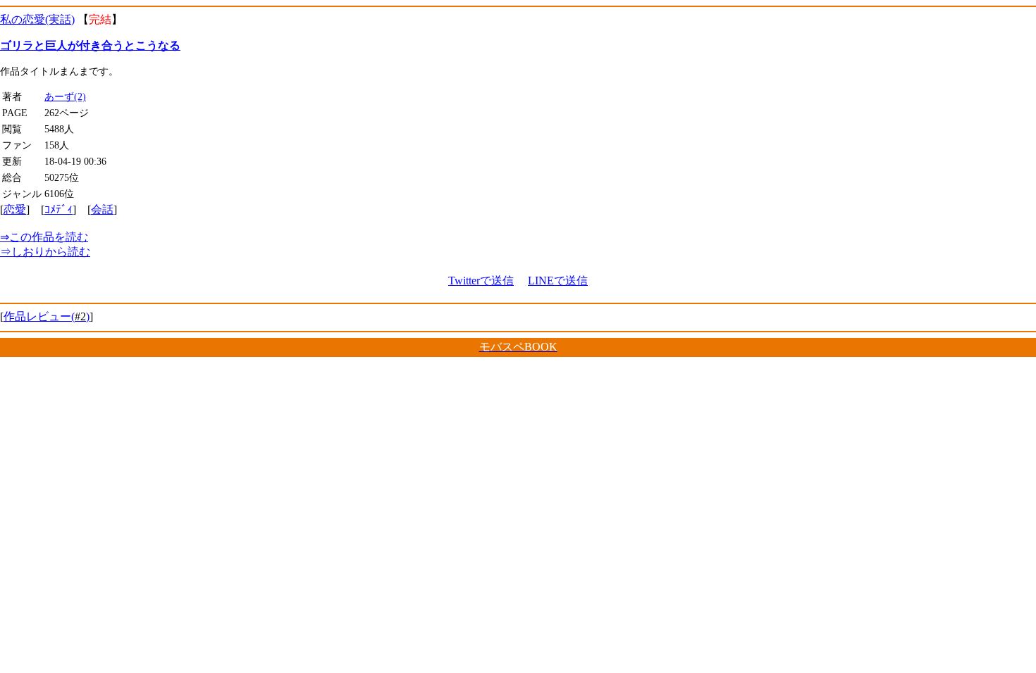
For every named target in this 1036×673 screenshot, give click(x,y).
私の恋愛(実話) (37, 19)
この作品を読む (44, 237)
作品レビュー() (47, 316)
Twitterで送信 (481, 281)
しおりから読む (45, 252)
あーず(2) (65, 96)
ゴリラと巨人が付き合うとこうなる (90, 45)
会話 (102, 209)
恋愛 (15, 209)
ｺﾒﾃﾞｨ (58, 209)
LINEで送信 (558, 281)
